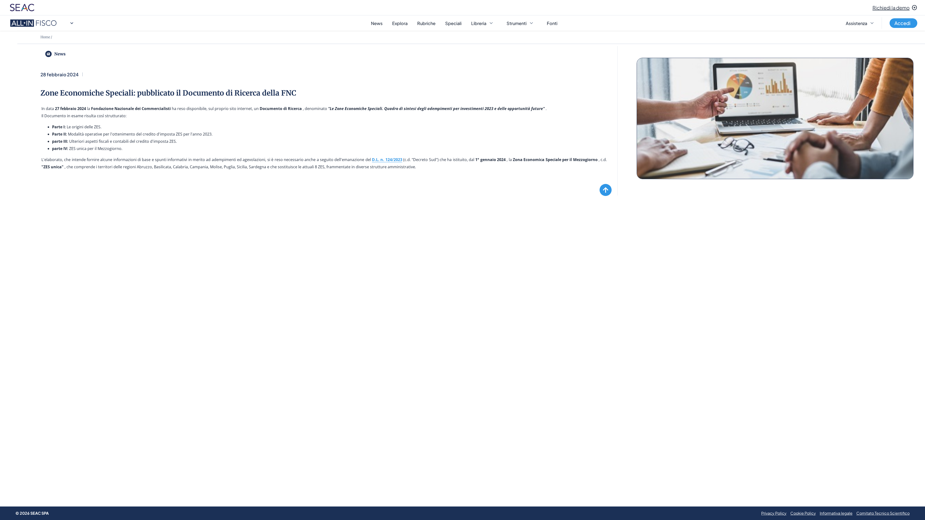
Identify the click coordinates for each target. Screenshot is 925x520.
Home (45, 37)
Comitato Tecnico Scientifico (883, 513)
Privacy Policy (773, 513)
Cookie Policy (803, 513)
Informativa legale (836, 513)
